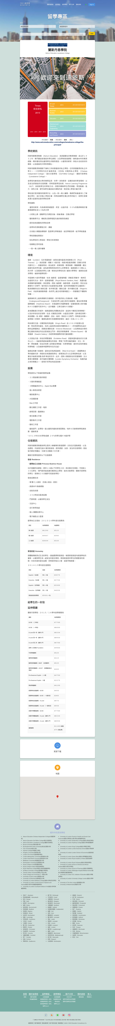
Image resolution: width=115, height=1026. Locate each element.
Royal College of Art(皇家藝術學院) (32, 864)
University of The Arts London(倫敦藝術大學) (72, 882)
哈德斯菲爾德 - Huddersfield (55, 909)
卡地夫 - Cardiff (27, 921)
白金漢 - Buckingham (29, 915)
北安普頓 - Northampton (54, 941)
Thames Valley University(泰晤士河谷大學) (35, 872)
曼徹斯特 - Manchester (54, 933)
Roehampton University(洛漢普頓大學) (33, 862)
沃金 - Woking (76, 931)
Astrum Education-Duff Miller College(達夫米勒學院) (37, 840)
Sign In (92, 4)
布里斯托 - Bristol (27, 913)
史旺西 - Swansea (77, 925)
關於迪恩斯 (50, 4)
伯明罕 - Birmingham (28, 903)
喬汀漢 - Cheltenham (28, 925)
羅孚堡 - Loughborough (54, 929)
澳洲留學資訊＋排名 (45, 1004)
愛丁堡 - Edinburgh (53, 895)
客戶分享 (71, 4)
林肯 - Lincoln (51, 923)
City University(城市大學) (30, 848)
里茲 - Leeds (51, 919)
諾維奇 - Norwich (77, 895)
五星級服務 (46, 997)
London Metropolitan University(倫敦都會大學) (36, 856)
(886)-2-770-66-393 (39, 1019)
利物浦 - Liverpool (53, 925)
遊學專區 (64, 4)
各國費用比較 (57, 999)
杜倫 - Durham (27, 939)
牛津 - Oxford (76, 899)
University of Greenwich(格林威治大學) (33, 878)
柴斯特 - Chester (27, 927)
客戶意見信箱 (53, 1023)
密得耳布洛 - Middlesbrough (55, 935)
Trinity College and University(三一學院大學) (35, 874)
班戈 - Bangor (27, 899)
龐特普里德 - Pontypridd (79, 903)
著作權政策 (37, 1023)
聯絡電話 (60, 1023)
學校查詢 (57, 1001)
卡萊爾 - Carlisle (27, 923)
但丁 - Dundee (27, 937)
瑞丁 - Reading (76, 909)
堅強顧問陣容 (33, 999)
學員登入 (89, 997)
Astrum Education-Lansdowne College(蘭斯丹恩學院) (38, 842)
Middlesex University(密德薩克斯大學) (33, 860)
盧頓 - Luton (51, 931)
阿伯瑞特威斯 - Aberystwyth (30, 897)
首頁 (25, 997)
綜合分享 (69, 997)
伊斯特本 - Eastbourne (29, 941)
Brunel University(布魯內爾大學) (32, 844)
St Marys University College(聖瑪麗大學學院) (35, 870)
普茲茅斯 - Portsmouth (78, 905)
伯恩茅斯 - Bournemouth (29, 907)
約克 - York (75, 937)
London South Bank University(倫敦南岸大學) (35, 858)
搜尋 (92, 34)
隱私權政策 (45, 1023)
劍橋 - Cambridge (28, 917)
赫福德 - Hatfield (52, 907)
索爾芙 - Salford (76, 911)
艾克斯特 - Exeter (52, 897)
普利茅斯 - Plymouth (78, 901)
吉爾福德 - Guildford (53, 905)
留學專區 (57, 4)
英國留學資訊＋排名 (45, 1001)
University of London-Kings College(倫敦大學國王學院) (75, 846)
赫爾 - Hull (51, 911)
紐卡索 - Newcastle (53, 937)
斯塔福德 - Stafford (77, 917)
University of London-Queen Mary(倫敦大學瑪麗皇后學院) (76, 856)
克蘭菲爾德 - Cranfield (29, 935)
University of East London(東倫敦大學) (33, 876)
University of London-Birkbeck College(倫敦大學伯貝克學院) (39, 880)
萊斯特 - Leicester (53, 921)
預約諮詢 (78, 4)
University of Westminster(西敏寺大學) (70, 884)
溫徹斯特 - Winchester (78, 929)
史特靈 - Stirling (76, 921)
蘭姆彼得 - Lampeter (53, 915)
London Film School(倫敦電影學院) (32, 854)
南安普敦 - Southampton (79, 915)
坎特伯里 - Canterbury (29, 919)
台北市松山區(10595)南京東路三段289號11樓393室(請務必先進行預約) (63, 1019)
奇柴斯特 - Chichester (29, 929)
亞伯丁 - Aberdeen (28, 895)
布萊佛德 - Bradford (28, 909)
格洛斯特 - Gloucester (54, 903)
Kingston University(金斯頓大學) (32, 852)
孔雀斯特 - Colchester (29, 931)
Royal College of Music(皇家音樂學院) (33, 866)
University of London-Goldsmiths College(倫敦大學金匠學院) (77, 840)
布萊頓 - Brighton (27, 911)
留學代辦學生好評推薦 (69, 999)
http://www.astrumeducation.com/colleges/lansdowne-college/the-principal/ (57, 143)
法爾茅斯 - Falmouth (53, 899)
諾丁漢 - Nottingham (78, 897)
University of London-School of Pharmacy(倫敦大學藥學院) (76, 868)
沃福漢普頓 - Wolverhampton (80, 933)
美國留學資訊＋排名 (45, 999)
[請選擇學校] (53, 37)
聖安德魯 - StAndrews (78, 919)
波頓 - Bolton (26, 905)
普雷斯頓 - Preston (77, 907)
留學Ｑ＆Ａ (46, 1006)
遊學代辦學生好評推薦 (69, 1001)
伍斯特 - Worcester (77, 935)
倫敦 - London (51, 927)
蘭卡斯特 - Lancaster (53, 917)
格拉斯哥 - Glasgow (53, 901)
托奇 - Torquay (76, 927)
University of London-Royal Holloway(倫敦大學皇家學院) (76, 862)
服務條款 (30, 1023)
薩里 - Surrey (76, 923)
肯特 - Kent (51, 913)
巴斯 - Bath (26, 901)
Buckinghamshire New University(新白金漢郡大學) (37, 846)
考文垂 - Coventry (28, 933)
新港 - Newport (52, 939)
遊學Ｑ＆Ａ (57, 1004)
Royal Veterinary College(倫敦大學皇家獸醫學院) (36, 868)
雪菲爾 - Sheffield (77, 913)
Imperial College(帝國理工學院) (31, 850)
